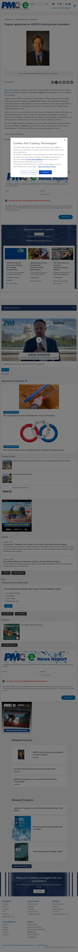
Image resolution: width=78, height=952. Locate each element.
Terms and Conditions (34, 159)
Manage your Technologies (29, 172)
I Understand (45, 172)
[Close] (65, 140)
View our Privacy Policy (47, 167)
